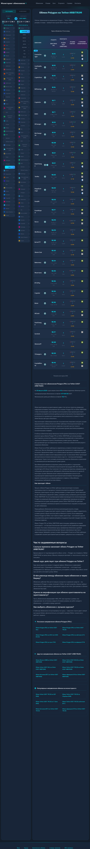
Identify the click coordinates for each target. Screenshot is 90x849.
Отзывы (48, 3)
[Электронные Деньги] (8, 21)
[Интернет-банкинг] (5, 21)
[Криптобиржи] (6, 21)
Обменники (39, 3)
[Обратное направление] (16, 18)
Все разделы (9, 11)
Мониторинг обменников (13, 3)
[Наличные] (14, 21)
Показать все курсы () (60, 376)
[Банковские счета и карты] (10, 21)
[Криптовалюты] (3, 21)
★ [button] (28, 31)
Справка (69, 3)
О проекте (61, 3)
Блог (54, 3)
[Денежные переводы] (12, 21)
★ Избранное (22, 11)
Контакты (78, 3)
